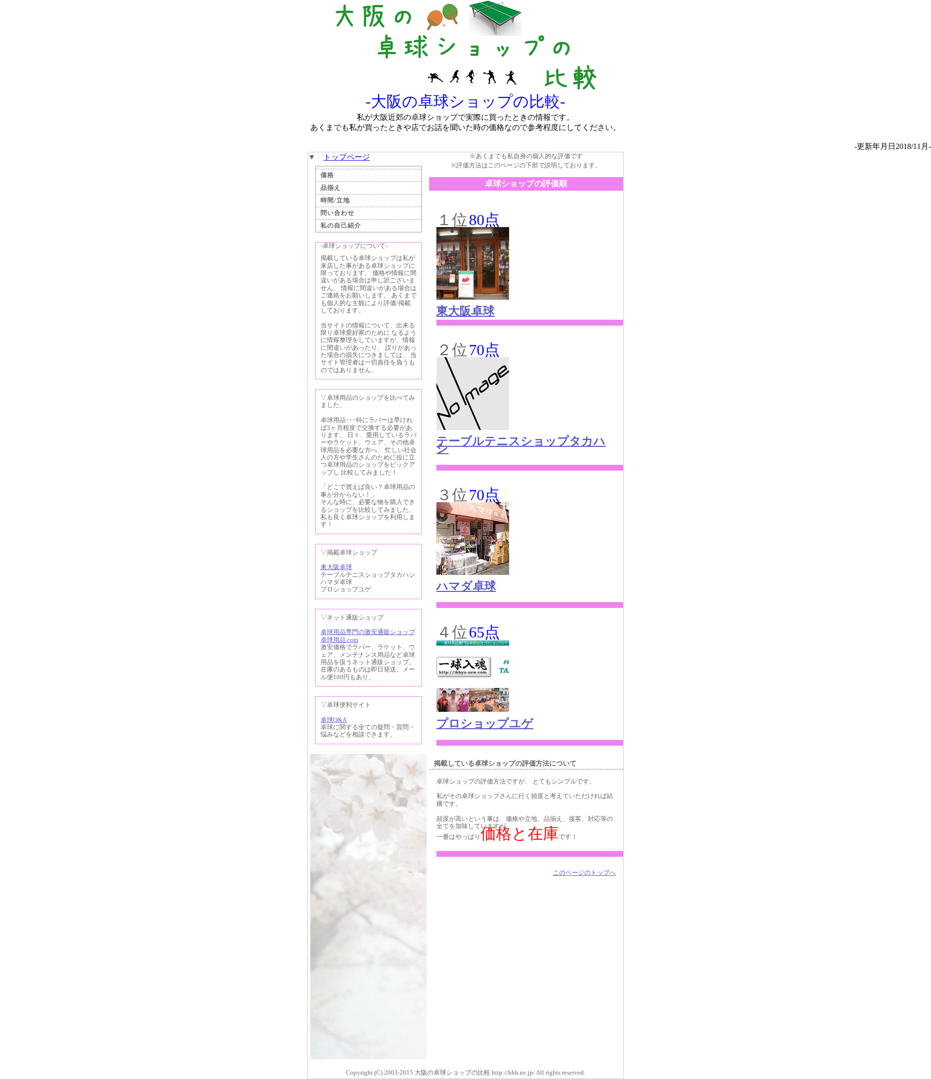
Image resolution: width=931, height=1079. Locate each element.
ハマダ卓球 (466, 586)
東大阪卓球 (336, 567)
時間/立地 (335, 200)
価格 (327, 175)
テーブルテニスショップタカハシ (521, 445)
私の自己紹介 (341, 225)
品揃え (331, 187)
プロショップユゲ (484, 723)
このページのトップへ (584, 872)
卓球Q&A (334, 720)
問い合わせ (337, 213)
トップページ (346, 157)
